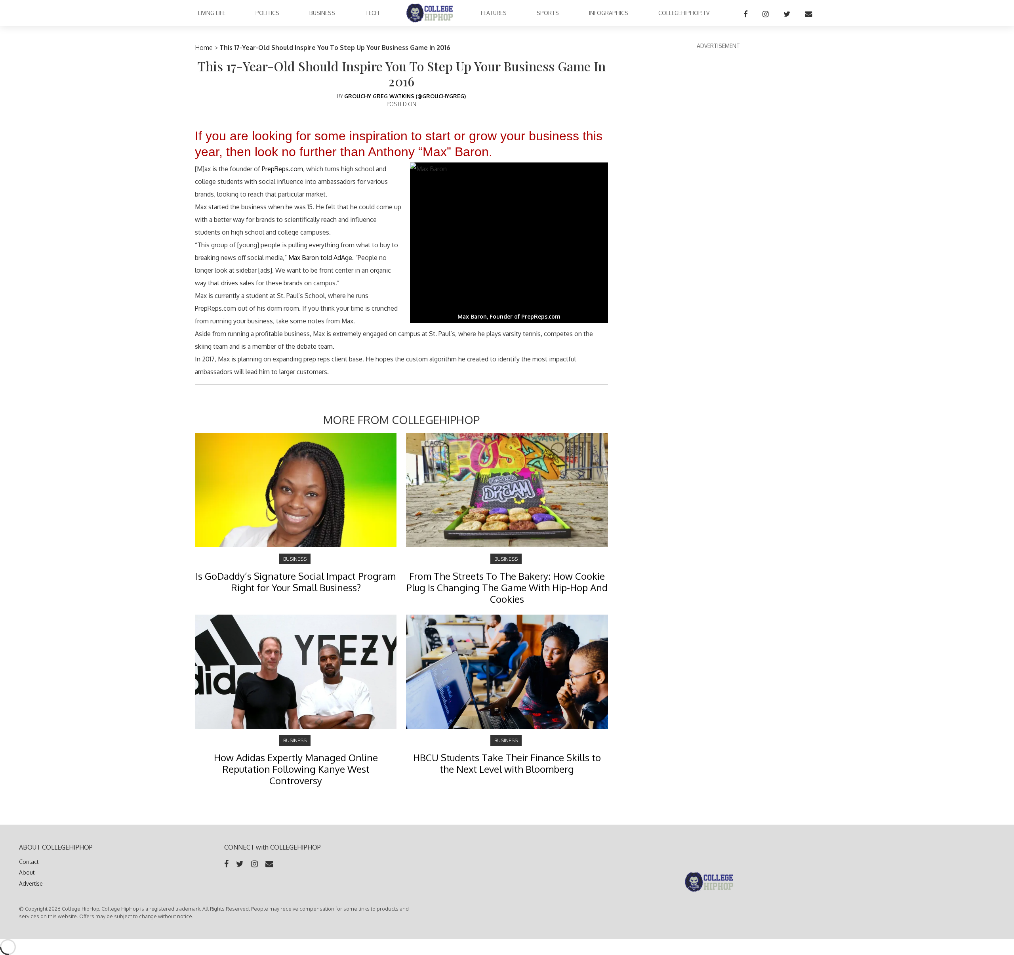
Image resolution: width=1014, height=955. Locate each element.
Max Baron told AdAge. (321, 258)
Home (204, 48)
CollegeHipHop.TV (683, 13)
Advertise (31, 883)
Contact (28, 861)
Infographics (608, 13)
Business (322, 13)
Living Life (211, 13)
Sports (548, 13)
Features (494, 13)
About (26, 872)
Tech (372, 13)
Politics (267, 13)
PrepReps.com (282, 169)
